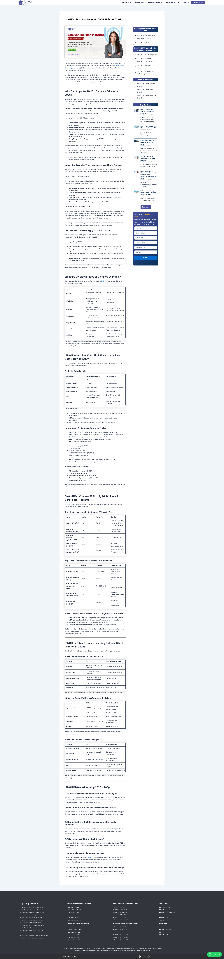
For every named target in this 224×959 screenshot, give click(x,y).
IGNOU (103, 281)
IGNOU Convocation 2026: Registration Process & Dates (148, 142)
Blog (179, 2)
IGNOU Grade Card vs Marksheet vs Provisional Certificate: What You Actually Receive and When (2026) (148, 175)
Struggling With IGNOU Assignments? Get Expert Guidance (147, 158)
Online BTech (168, 2)
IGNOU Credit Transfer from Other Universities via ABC (148, 127)
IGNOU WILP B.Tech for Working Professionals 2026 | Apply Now (148, 111)
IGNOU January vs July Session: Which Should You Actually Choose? (148, 192)
